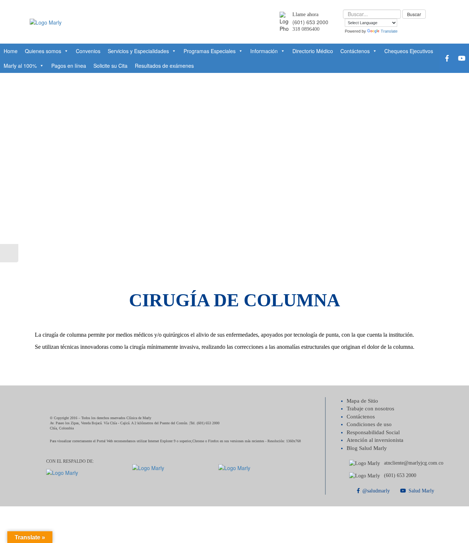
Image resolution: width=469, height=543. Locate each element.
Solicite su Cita (110, 65)
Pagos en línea (68, 65)
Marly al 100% (20, 65)
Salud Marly (421, 491)
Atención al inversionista (375, 440)
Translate (389, 31)
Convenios (88, 51)
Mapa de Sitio (362, 401)
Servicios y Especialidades (138, 51)
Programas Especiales (210, 51)
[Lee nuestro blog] (9, 253)
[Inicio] (46, 21)
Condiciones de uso (369, 424)
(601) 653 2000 (310, 22)
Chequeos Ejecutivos (408, 51)
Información (264, 51)
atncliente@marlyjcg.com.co (413, 463)
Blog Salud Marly (367, 448)
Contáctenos (355, 51)
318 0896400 (306, 29)
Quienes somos (43, 51)
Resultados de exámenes (164, 65)
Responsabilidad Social (373, 432)
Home (11, 51)
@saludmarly (376, 491)
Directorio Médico (312, 51)
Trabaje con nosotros (370, 408)
